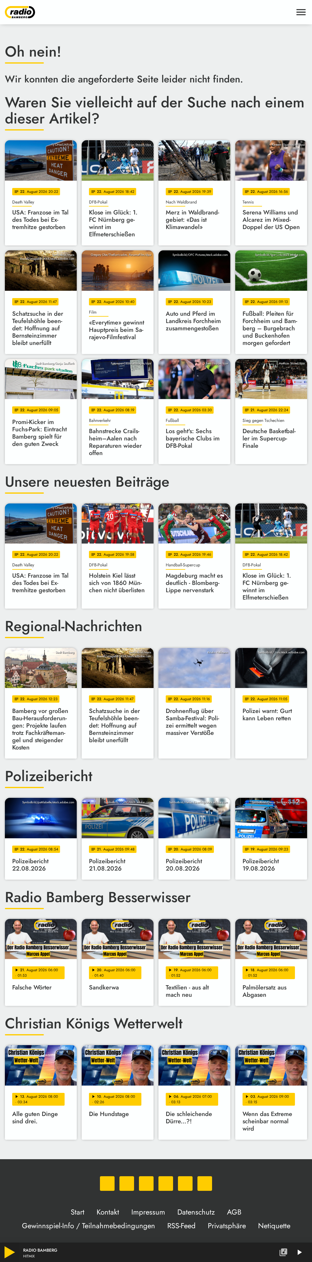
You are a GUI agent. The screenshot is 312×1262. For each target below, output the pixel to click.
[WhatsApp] (107, 1183)
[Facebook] (126, 1183)
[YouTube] (165, 1183)
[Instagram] (146, 1183)
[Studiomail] (185, 1183)
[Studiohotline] (204, 1183)
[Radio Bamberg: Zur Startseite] (148, 12)
